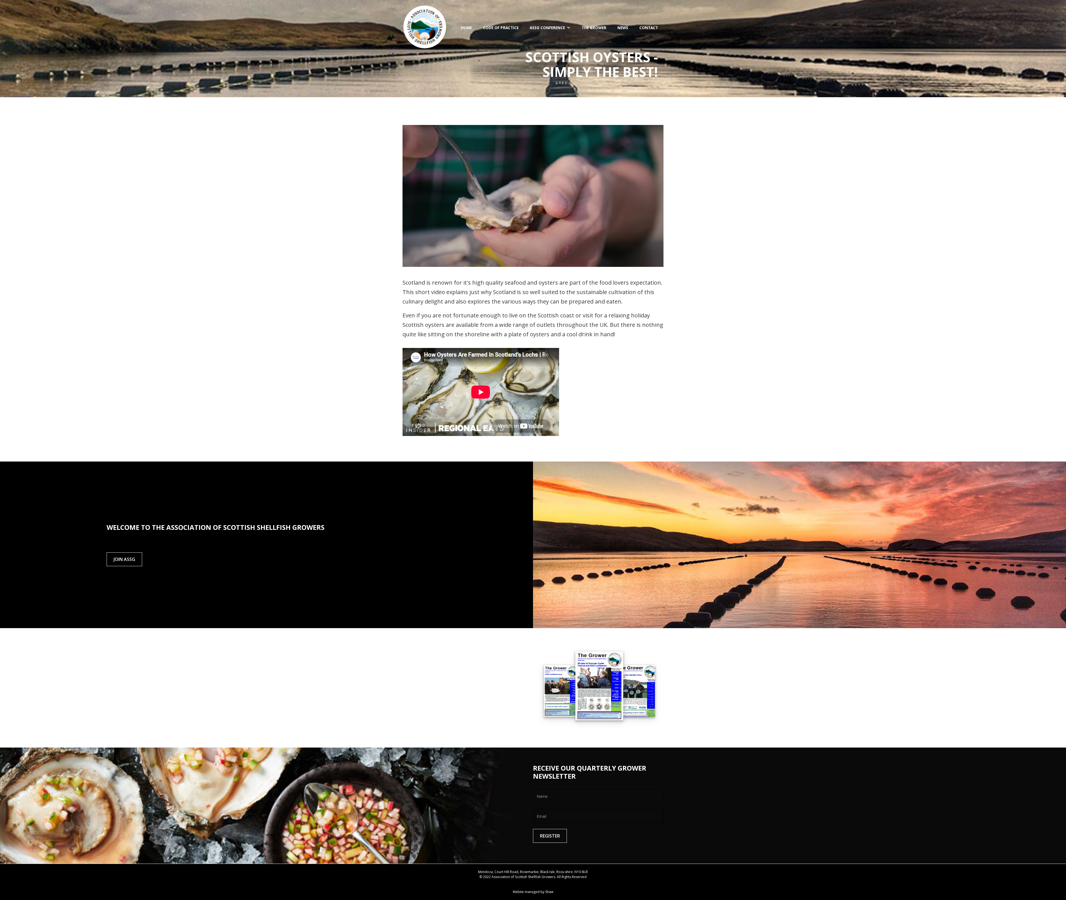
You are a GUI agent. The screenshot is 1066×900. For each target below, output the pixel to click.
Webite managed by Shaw (533, 891)
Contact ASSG (533, 881)
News (622, 27)
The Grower (594, 27)
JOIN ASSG (124, 559)
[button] (550, 27)
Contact (648, 27)
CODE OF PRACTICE (501, 27)
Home (466, 27)
